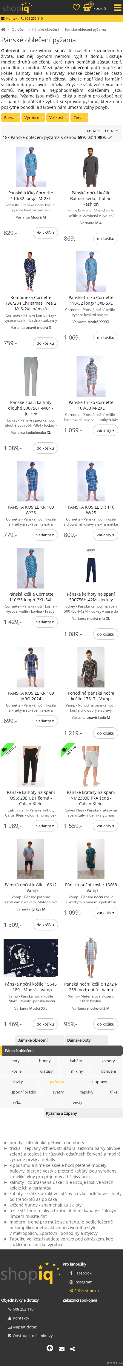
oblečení (108, 1071)
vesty (77, 1102)
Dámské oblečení (32, 1040)
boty (15, 1060)
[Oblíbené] (77, 8)
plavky (17, 1081)
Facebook (83, 1273)
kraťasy (46, 1071)
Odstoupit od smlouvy (33, 1335)
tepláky (86, 1092)
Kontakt (12, 18)
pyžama (57, 1081)
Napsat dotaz (25, 1327)
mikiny (77, 1071)
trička (16, 1102)
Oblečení (19, 29)
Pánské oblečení (45, 29)
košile (16, 1071)
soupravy (98, 1081)
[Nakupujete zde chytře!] (4, 29)
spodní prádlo (23, 1092)
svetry (58, 1092)
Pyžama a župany (61, 1113)
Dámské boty (79, 1040)
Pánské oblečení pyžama (85, 29)
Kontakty (21, 1318)
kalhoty (108, 1060)
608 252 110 (23, 1309)
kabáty (76, 1060)
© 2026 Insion (115, 1363)
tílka (114, 1092)
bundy (45, 1060)
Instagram (83, 1282)
